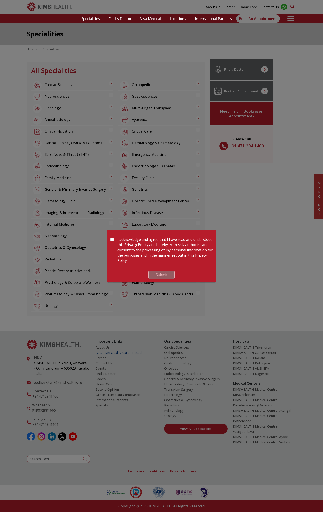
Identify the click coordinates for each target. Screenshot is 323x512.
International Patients (213, 18)
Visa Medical (150, 18)
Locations (178, 18)
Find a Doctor (120, 18)
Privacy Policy (136, 244)
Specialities (90, 18)
